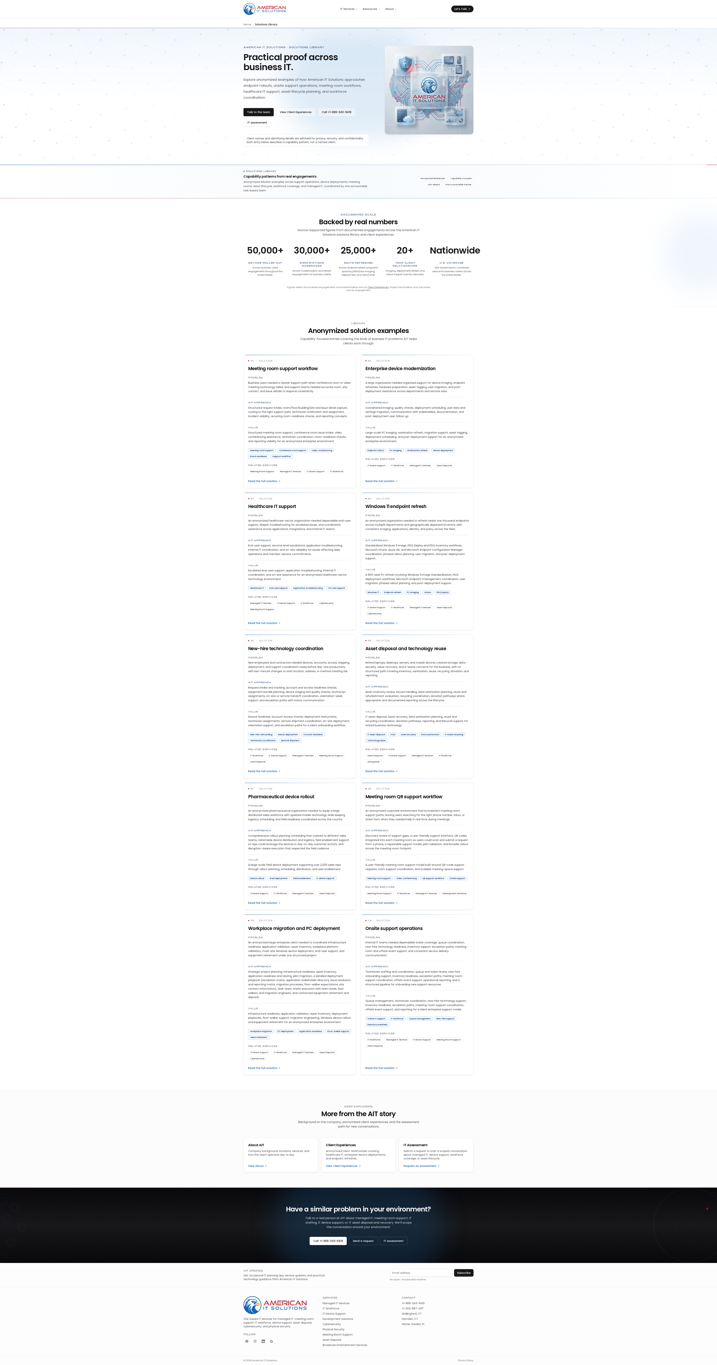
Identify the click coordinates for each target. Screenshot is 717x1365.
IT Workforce (331, 1308)
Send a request (363, 1241)
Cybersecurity (332, 1324)
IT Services (347, 9)
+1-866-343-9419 (413, 1303)
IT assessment (257, 122)
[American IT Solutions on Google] (271, 1341)
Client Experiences (378, 287)
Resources (370, 9)
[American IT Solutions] (264, 9)
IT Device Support (334, 1314)
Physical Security (333, 1329)
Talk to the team (258, 112)
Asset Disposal (332, 1340)
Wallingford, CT (412, 1314)
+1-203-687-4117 (412, 1308)
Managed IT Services (336, 1303)
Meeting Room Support (338, 1334)
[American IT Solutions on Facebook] (246, 1341)
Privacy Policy (466, 1360)
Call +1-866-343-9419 (336, 112)
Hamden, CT (410, 1319)
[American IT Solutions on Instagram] (255, 1341)
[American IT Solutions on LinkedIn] (263, 1341)
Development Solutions (338, 1319)
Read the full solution (262, 481)
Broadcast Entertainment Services (345, 1345)
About (389, 9)
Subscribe (464, 1273)
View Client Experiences (296, 112)
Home (247, 24)
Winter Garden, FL (413, 1324)
